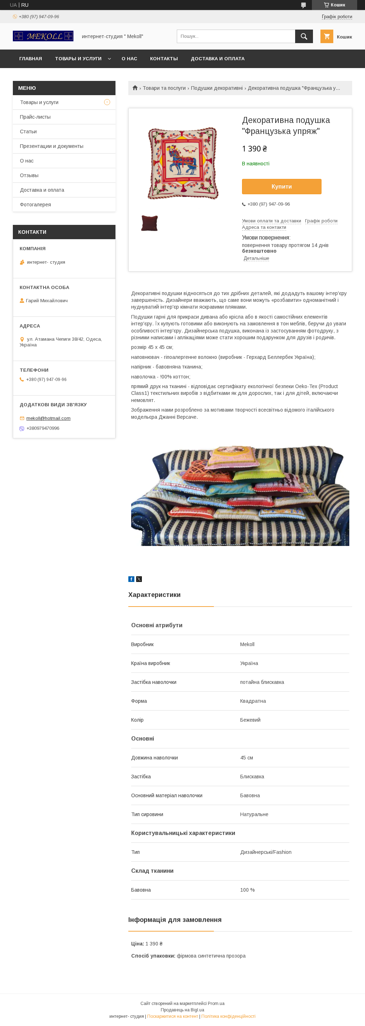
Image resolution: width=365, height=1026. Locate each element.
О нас (129, 58)
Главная (30, 58)
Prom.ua (216, 1003)
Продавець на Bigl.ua (182, 1009)
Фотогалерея (35, 204)
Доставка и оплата (218, 58)
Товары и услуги (78, 58)
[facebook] (131, 580)
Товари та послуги (164, 88)
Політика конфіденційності (228, 1016)
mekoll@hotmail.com (48, 418)
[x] (139, 580)
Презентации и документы (51, 146)
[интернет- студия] (43, 39)
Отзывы (29, 175)
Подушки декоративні (217, 88)
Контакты (164, 58)
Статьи (28, 131)
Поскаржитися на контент (172, 1016)
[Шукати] (304, 36)
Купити (282, 187)
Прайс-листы (35, 117)
